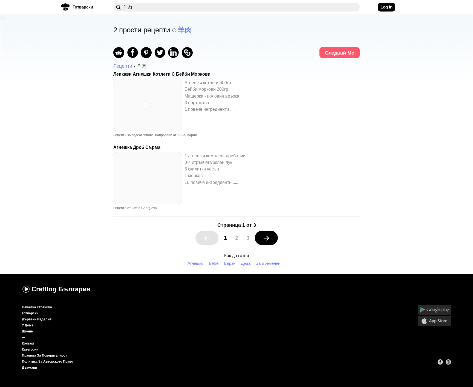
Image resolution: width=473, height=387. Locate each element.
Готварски (30, 313)
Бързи (229, 263)
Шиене (27, 331)
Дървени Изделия (36, 319)
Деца (245, 263)
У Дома (27, 325)
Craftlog (61, 289)
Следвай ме (339, 53)
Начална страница (37, 307)
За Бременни (268, 263)
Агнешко (195, 263)
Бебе (213, 263)
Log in (386, 7)
